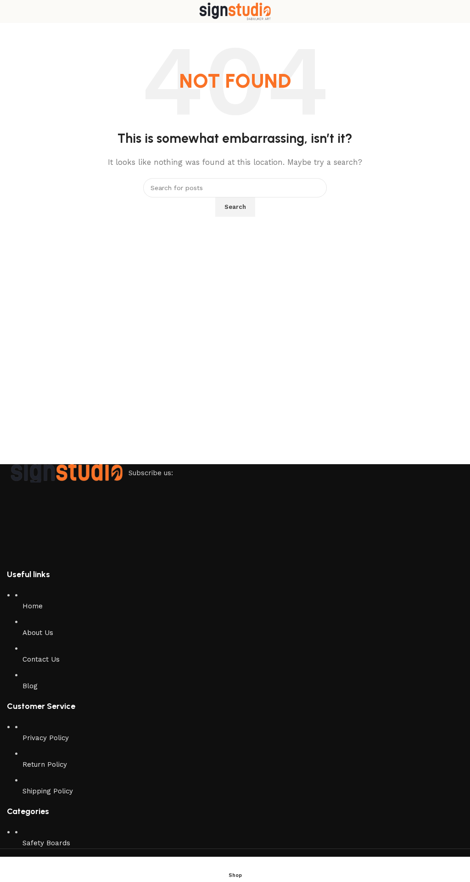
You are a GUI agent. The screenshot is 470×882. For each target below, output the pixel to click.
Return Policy (44, 764)
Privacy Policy (45, 738)
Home (32, 606)
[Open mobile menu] (10, 11)
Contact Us (41, 659)
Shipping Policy (47, 791)
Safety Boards (46, 843)
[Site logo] (235, 11)
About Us (37, 633)
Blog (30, 686)
